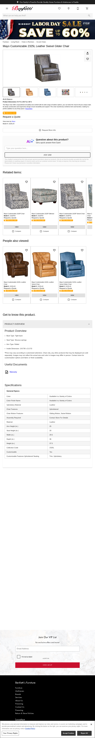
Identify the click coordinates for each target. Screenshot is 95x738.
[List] (59, 8)
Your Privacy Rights (10, 733)
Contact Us (19, 707)
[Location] (68, 8)
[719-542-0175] (78, 8)
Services (18, 697)
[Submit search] (89, 16)
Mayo (13, 121)
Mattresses (19, 691)
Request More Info (49, 130)
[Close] (91, 724)
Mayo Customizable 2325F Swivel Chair (72, 214)
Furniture (6, 42)
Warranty (13, 372)
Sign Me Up (47, 665)
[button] (7, 8)
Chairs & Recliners (28, 42)
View (16, 227)
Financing (19, 703)
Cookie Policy (30, 728)
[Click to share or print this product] (87, 53)
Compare (18, 231)
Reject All (84, 733)
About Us (19, 700)
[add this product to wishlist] (87, 59)
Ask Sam (47, 155)
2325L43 (11, 124)
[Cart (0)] (87, 8)
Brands (18, 694)
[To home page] (22, 8)
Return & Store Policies (24, 713)
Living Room (15, 42)
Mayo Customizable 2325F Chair (14, 214)
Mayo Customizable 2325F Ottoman (43, 214)
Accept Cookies (68, 733)
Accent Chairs (41, 42)
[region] (47, 729)
